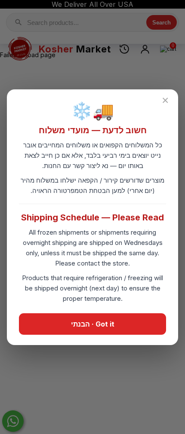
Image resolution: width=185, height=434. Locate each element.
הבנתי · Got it (92, 324)
